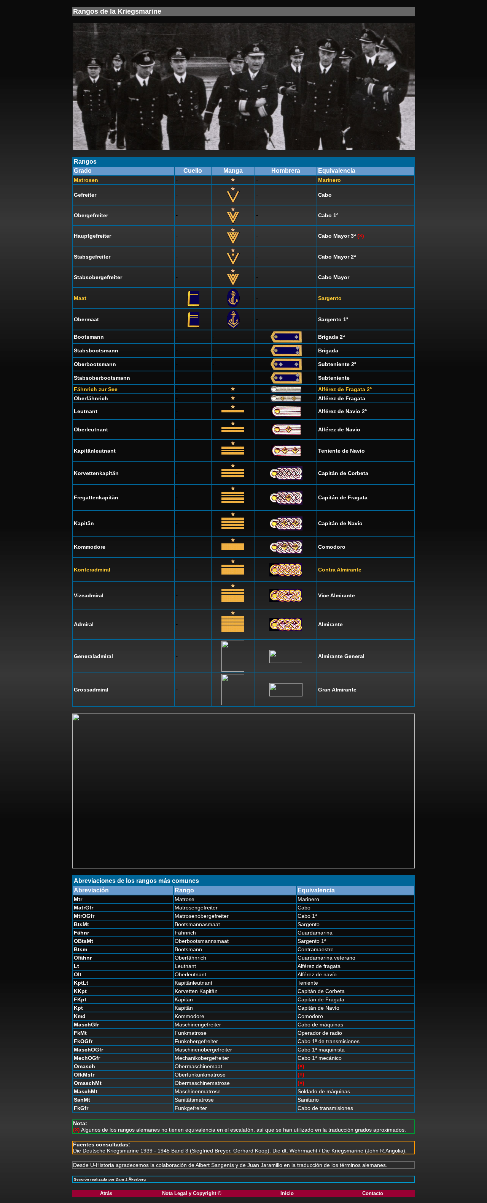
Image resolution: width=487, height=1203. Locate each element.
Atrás (106, 1193)
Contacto (372, 1193)
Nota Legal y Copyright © (191, 1193)
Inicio (287, 1193)
